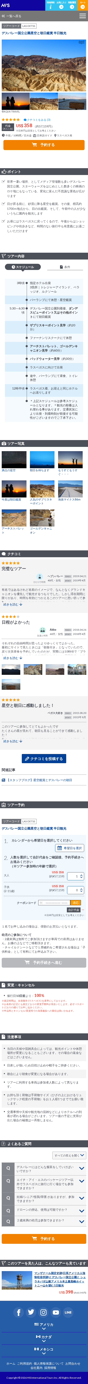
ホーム (10, 1363)
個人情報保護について (49, 1363)
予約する (47, 144)
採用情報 (50, 1367)
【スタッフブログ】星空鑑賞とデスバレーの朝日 (39, 780)
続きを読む (10, 604)
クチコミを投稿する (46, 758)
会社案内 (37, 1367)
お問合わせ (72, 1363)
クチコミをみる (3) (38, 119)
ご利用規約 (24, 1363)
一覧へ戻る (13, 16)
